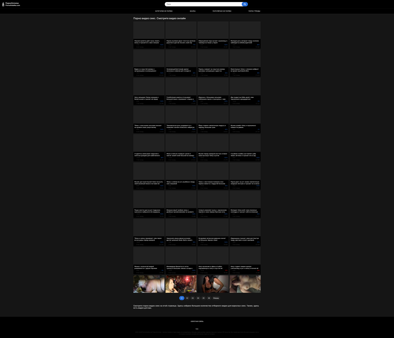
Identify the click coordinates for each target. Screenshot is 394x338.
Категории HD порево (164, 11)
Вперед (216, 298)
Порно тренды (254, 11)
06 (209, 298)
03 (193, 298)
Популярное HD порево (222, 11)
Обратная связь (197, 321)
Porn (197, 328)
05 (203, 298)
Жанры (192, 11)
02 (187, 298)
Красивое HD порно (136, 11)
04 (198, 298)
